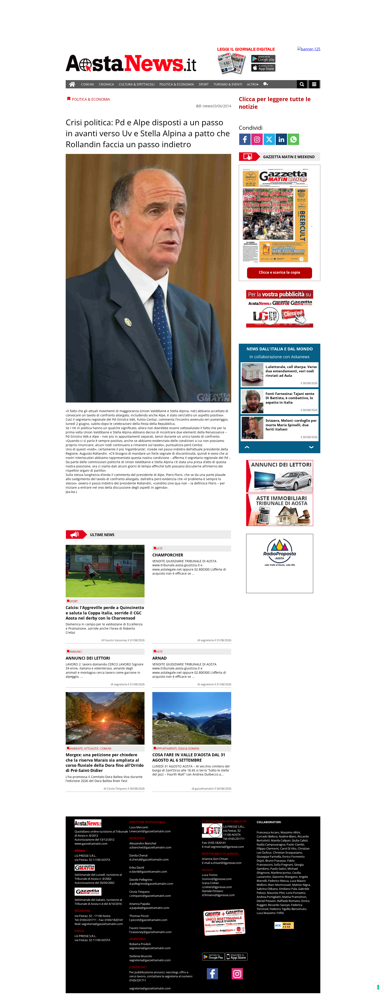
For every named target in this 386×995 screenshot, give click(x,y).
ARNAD (159, 658)
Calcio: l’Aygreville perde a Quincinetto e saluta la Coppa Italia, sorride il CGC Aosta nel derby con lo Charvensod (105, 613)
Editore (80, 850)
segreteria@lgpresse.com (227, 847)
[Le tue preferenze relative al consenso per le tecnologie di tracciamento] (378, 987)
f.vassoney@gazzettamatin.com (150, 932)
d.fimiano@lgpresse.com (218, 895)
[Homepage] (72, 84)
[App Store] (264, 68)
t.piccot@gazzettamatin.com (148, 920)
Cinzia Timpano (117, 788)
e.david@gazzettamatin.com (148, 871)
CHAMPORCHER (167, 555)
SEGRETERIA (137, 939)
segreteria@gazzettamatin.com (102, 924)
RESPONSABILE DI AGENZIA (220, 854)
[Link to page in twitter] (269, 139)
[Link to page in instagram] (257, 139)
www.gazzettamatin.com (91, 844)
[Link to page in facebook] (245, 139)
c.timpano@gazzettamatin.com (150, 896)
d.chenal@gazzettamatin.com (149, 859)
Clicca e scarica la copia (279, 272)
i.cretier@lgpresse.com (217, 887)
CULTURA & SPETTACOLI (137, 84)
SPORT (204, 84)
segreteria (207, 640)
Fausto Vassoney (116, 640)
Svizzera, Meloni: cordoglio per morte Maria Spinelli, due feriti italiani (291, 424)
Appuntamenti (166, 748)
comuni (105, 748)
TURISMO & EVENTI (228, 84)
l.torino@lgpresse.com (217, 879)
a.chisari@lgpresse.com (226, 863)
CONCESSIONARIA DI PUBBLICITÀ (224, 821)
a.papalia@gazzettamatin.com (149, 908)
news (207, 106)
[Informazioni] (266, 84)
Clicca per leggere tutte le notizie (275, 102)
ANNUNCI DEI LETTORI (88, 658)
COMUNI (87, 84)
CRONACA (106, 84)
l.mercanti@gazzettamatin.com (150, 831)
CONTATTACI (138, 967)
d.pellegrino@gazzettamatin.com (151, 884)
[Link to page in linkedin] (281, 139)
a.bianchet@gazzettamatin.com (150, 847)
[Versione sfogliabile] (232, 61)
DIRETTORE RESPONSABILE (147, 822)
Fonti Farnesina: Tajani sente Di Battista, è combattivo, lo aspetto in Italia (290, 398)
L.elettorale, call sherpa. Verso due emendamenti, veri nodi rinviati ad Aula (291, 371)
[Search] (302, 84)
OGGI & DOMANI (188, 748)
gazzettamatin (204, 788)
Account (207, 870)
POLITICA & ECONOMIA (176, 84)
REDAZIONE (82, 911)
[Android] (263, 59)
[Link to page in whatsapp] (293, 139)
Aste (159, 548)
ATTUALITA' (91, 748)
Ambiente (76, 748)
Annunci (75, 652)
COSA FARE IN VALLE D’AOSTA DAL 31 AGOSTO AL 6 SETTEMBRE (188, 757)
